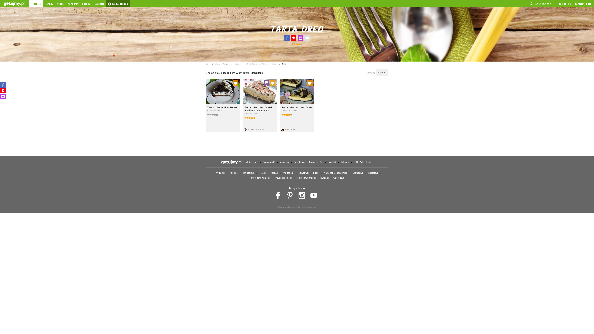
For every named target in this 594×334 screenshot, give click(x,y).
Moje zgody (251, 162)
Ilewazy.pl (304, 172)
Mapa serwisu (316, 162)
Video (60, 3)
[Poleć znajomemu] (307, 38)
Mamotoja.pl (247, 172)
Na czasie (98, 3)
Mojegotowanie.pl (260, 177)
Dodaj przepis (120, 3)
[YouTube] (314, 194)
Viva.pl (262, 172)
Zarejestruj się (583, 3)
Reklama (345, 162)
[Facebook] (287, 38)
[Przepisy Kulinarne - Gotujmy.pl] (14, 3)
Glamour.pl (358, 172)
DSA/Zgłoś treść (362, 162)
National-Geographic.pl (336, 172)
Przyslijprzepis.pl (283, 177)
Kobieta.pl (373, 172)
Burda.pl (324, 177)
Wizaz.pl (220, 172)
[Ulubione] (235, 83)
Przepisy (36, 3)
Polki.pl (233, 172)
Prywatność (269, 162)
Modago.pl (288, 172)
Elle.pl (316, 172)
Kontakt (332, 162)
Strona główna (212, 64)
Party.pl (274, 172)
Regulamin (299, 162)
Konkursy (73, 3)
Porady (49, 3)
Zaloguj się (564, 3)
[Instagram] (300, 38)
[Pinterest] (293, 38)
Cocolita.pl (338, 177)
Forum (86, 3)
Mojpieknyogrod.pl (306, 177)
